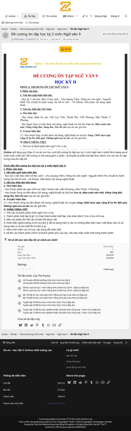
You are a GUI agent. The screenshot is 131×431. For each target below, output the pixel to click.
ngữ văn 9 (55, 39)
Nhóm (70, 16)
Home (12, 16)
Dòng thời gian (73, 361)
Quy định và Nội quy (70, 342)
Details (108, 421)
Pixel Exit (38, 424)
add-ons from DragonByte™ (57, 421)
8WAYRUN (81, 427)
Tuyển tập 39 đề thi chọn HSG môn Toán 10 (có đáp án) (49, 302)
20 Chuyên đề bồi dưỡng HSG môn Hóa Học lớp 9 (46, 280)
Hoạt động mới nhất (76, 367)
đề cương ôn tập (71, 39)
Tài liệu (31, 16)
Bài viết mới (71, 355)
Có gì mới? (72, 350)
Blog (88, 16)
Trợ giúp (107, 342)
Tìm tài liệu (34, 22)
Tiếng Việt (10, 342)
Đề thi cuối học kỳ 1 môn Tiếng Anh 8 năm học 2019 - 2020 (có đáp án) (56, 287)
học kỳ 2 (44, 39)
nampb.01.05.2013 (56, 403)
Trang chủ (118, 342)
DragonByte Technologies (92, 421)
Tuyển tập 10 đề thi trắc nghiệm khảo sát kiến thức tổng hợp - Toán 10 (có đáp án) (61, 309)
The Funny (19, 39)
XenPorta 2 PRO (52, 427)
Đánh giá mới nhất (14, 22)
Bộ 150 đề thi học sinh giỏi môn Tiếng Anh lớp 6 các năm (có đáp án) (55, 294)
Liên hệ (54, 342)
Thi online (51, 16)
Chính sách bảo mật (91, 342)
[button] (18, 16)
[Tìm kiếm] (126, 16)
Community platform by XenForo (65, 419)
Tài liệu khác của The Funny (34, 275)
